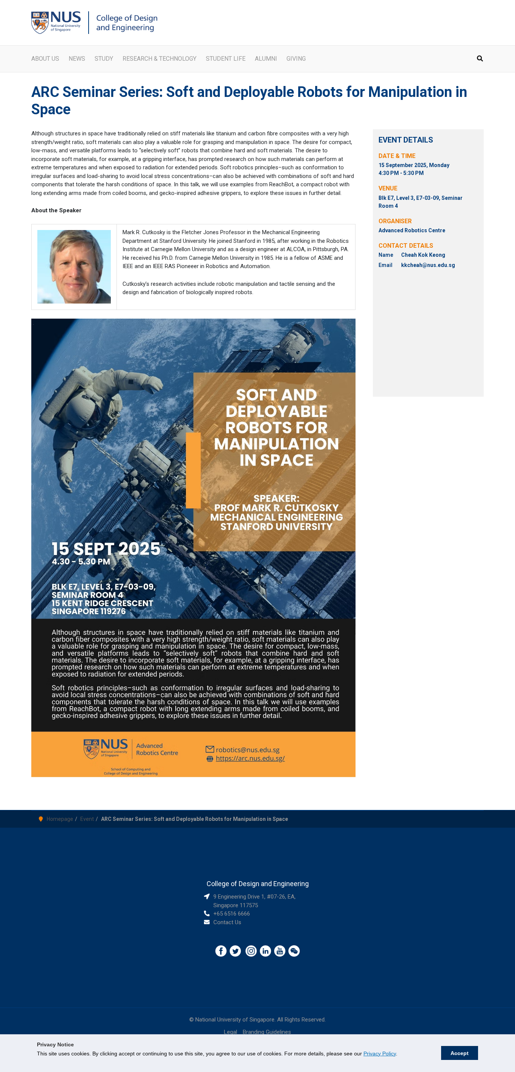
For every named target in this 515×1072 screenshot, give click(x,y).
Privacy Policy (379, 1054)
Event (87, 819)
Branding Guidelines (267, 1032)
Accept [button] (460, 1053)
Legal (230, 1032)
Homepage (60, 819)
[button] (480, 59)
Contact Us (227, 922)
